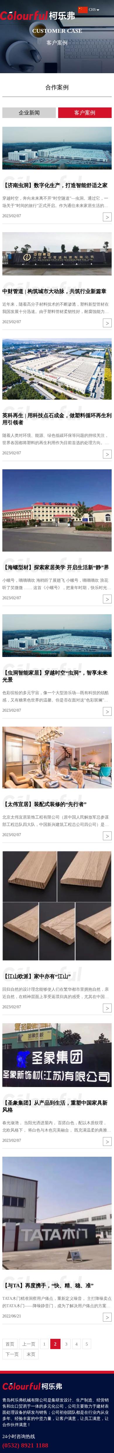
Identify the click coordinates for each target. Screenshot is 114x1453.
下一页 (12, 1354)
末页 (31, 1354)
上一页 (28, 1344)
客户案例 (84, 113)
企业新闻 (29, 113)
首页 (10, 1344)
